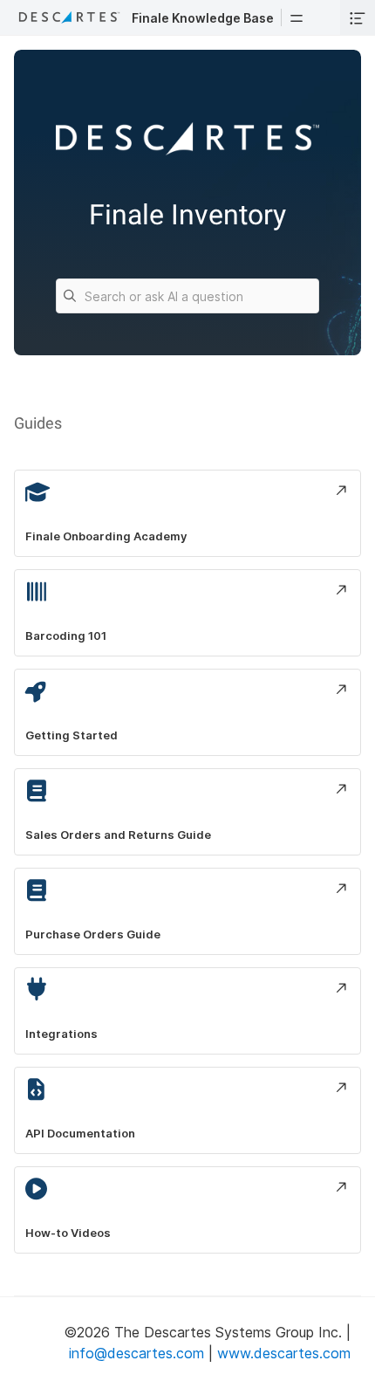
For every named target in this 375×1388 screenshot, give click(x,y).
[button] (296, 17)
